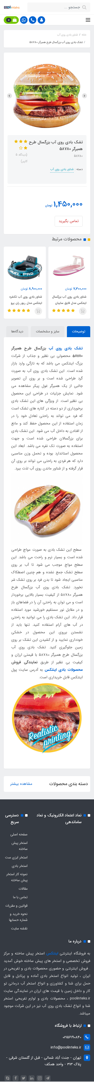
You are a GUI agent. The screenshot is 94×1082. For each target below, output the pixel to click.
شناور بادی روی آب (62, 169)
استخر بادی (20, 866)
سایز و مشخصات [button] (47, 331)
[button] (41, 20)
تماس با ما (20, 897)
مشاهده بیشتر (21, 784)
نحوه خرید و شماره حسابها (18, 917)
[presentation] (84, 95)
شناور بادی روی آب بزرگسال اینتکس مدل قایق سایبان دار (69, 303)
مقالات (23, 888)
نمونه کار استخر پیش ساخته (17, 877)
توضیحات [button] (78, 331)
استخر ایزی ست (16, 857)
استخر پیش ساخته (20, 846)
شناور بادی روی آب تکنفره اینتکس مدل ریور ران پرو (25, 299)
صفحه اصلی (19, 834)
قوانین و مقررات (16, 905)
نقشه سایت (19, 928)
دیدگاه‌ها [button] (17, 331)
